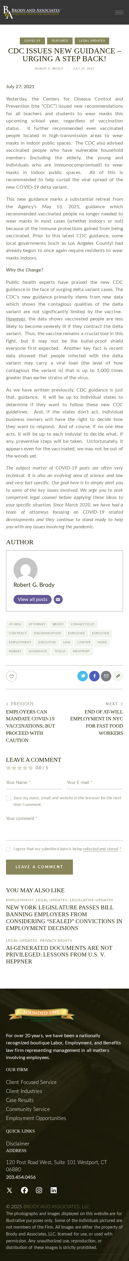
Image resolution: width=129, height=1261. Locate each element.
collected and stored (100, 849)
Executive (47, 642)
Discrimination (47, 633)
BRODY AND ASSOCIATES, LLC (56, 1206)
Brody (58, 624)
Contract (18, 633)
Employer (100, 633)
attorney (37, 624)
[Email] (58, 599)
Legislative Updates (91, 900)
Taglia (60, 651)
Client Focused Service (31, 1082)
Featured (60, 40)
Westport (81, 651)
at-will (15, 624)
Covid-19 (32, 40)
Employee (76, 633)
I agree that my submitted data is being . (68, 849)
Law (66, 642)
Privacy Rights (56, 940)
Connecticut (82, 624)
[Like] (12, 676)
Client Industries (24, 1091)
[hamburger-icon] (119, 12)
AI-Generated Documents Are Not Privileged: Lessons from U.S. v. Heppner (59, 955)
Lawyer (83, 642)
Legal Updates (92, 40)
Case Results (20, 1100)
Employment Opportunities (36, 1118)
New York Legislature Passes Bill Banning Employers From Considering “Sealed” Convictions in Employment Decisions (64, 917)
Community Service (28, 1109)
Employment (20, 642)
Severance (37, 651)
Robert (15, 651)
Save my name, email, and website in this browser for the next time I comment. (67, 801)
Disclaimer (17, 1143)
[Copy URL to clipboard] (117, 676)
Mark (102, 642)
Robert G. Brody (34, 585)
